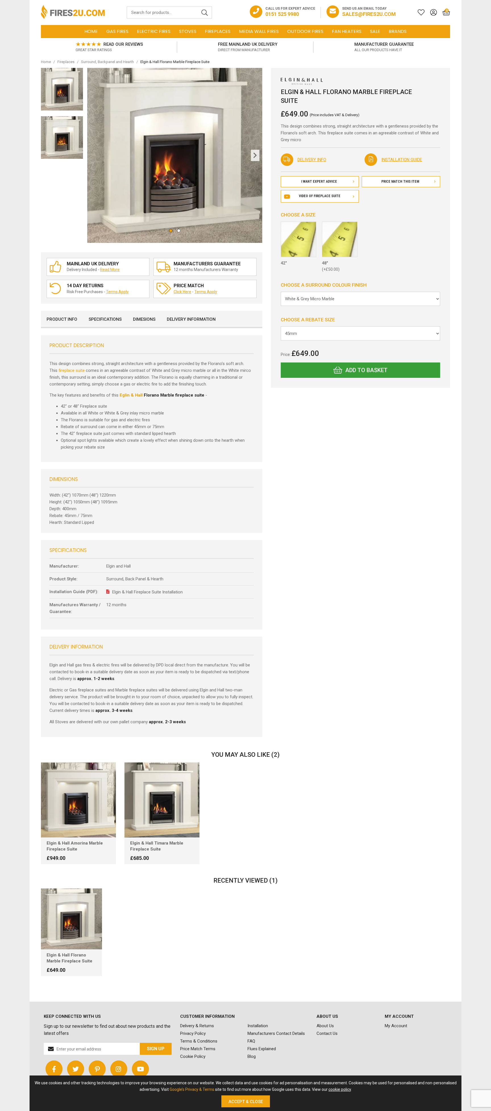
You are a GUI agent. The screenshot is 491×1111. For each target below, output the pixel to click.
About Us (325, 1025)
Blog (251, 1056)
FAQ (251, 1041)
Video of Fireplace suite (319, 196)
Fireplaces (217, 31)
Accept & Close (245, 1101)
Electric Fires (153, 31)
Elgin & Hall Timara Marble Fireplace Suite (156, 846)
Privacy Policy (193, 1033)
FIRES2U (73, 12)
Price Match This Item (400, 182)
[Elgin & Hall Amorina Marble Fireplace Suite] (78, 799)
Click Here (182, 291)
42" (284, 263)
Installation (257, 1025)
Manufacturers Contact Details (276, 1033)
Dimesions (144, 319)
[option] (109, 47)
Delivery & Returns (197, 1025)
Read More (110, 269)
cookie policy (339, 1089)
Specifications (105, 319)
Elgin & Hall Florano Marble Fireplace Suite (69, 958)
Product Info (62, 319)
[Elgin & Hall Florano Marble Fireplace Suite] (71, 918)
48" (331, 266)
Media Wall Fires (259, 31)
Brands (398, 31)
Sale (375, 31)
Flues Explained (261, 1048)
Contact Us (327, 1033)
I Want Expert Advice (319, 182)
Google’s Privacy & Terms (192, 1089)
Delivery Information (191, 319)
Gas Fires (117, 31)
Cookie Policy (192, 1056)
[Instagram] (118, 1068)
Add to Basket (366, 370)
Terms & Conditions (198, 1041)
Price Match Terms (197, 1048)
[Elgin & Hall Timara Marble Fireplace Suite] (161, 799)
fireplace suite (72, 370)
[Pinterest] (97, 1068)
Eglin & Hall (131, 395)
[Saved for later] (418, 12)
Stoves (187, 31)
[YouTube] (140, 1068)
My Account (396, 1025)
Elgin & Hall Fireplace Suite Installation (147, 592)
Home (91, 31)
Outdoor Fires (305, 31)
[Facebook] (54, 1068)
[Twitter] (75, 1068)
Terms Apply (117, 291)
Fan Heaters (346, 31)
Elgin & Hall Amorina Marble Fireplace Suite (75, 846)
